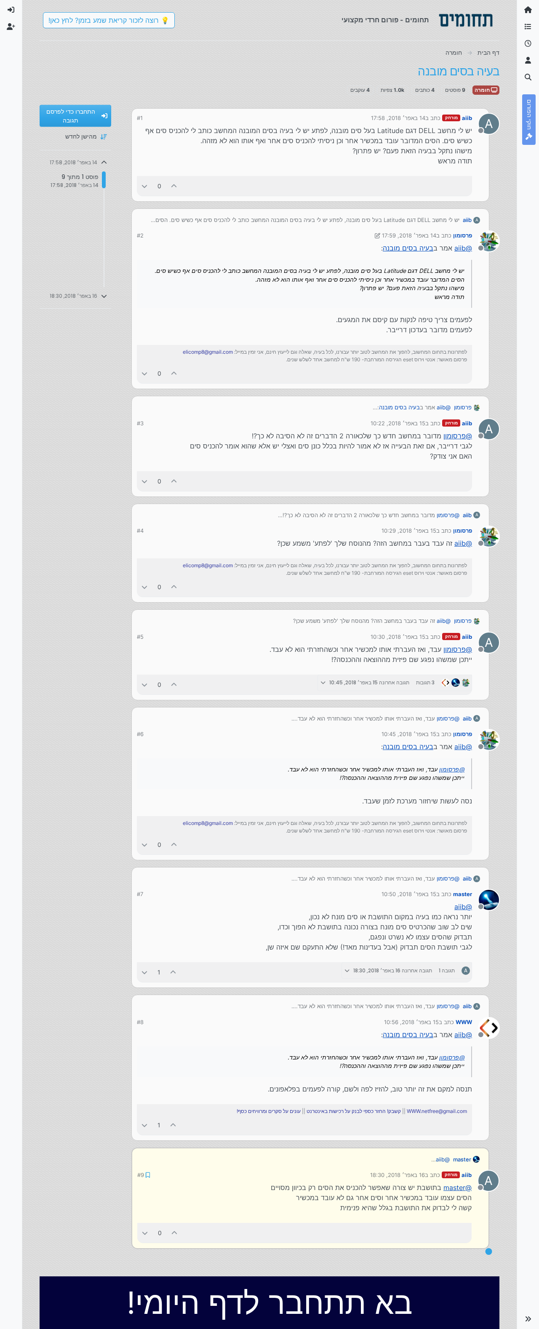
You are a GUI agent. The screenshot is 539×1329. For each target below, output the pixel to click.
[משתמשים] (528, 60)
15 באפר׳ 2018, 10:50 (409, 894)
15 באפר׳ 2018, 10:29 (409, 530)
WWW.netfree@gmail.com (437, 1111)
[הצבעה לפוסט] (174, 185)
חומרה (483, 90)
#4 (140, 530)
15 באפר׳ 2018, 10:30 (398, 636)
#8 (140, 1022)
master (462, 894)
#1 (140, 118)
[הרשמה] (11, 27)
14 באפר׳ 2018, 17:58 (398, 118)
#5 (140, 636)
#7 (140, 894)
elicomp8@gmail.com (208, 352)
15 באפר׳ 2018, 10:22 (398, 423)
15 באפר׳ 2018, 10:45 (409, 734)
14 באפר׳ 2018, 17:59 (409, 235)
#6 (140, 734)
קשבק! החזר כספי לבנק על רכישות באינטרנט (354, 1111)
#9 (140, 1175)
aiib (467, 118)
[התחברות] (11, 10)
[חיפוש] (528, 77)
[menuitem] (11, 10)
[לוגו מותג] (465, 20)
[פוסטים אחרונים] (528, 44)
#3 (140, 423)
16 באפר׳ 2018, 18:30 (397, 1175)
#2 (140, 235)
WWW (464, 1022)
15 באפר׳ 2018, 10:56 (411, 1022)
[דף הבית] (528, 10)
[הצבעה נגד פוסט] (144, 185)
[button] (528, 1319)
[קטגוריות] (528, 27)
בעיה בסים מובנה (408, 248)
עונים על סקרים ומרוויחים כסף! (269, 1111)
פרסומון (462, 235)
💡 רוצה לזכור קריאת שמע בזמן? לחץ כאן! (108, 20)
